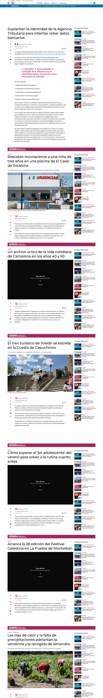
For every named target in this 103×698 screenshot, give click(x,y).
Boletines (55, 6)
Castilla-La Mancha (34, 6)
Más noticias (71, 6)
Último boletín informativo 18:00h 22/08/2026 (88, 80)
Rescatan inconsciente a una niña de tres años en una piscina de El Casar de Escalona (88, 42)
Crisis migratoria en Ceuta (27, 0)
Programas (63, 3)
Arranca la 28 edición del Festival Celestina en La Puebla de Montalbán (88, 104)
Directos (47, 3)
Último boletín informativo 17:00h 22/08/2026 (88, 96)
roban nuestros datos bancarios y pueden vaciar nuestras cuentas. (46, 54)
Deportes (62, 6)
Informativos (46, 6)
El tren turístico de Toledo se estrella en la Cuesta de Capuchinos (88, 57)
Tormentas (19, 0)
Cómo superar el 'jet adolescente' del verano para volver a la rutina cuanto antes (88, 89)
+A (62, 48)
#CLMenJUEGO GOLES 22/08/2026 (88, 65)
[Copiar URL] (40, 281)
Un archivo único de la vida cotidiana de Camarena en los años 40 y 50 (88, 50)
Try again (40, 284)
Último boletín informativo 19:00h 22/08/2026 (88, 33)
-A (65, 48)
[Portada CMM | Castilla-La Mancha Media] (12, 3)
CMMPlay (40, 3)
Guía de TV (55, 3)
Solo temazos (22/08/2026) (85, 72)
